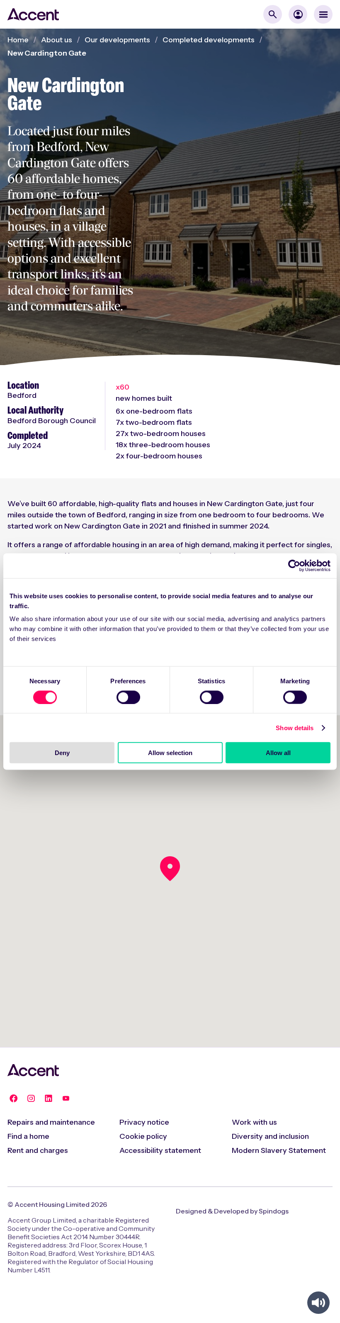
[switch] (128, 697)
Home (18, 39)
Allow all (278, 752)
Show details (294, 727)
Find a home (28, 1136)
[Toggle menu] (323, 14)
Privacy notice (144, 1122)
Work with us (254, 1122)
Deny (62, 752)
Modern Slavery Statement (279, 1150)
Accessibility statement (160, 1150)
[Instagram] (31, 1098)
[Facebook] (13, 1098)
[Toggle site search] (272, 14)
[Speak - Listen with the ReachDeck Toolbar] (318, 1302)
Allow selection (170, 752)
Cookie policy (143, 1136)
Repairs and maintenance (51, 1122)
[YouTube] (66, 1098)
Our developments (117, 39)
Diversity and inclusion (270, 1136)
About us (56, 39)
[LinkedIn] (48, 1098)
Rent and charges (37, 1150)
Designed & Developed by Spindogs (232, 1211)
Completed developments (209, 39)
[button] (170, 868)
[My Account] (298, 14)
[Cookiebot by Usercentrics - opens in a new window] (294, 565)
